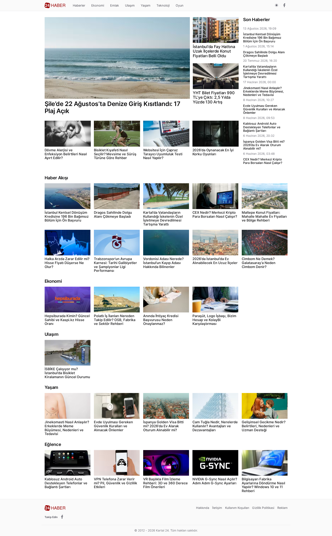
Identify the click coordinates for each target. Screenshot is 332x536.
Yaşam (145, 5)
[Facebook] (284, 5)
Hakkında (202, 508)
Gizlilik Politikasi (263, 508)
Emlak (114, 5)
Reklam (282, 508)
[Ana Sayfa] (55, 5)
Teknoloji (163, 5)
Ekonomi (97, 5)
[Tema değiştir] (276, 5)
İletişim (217, 508)
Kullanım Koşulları (237, 508)
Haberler (79, 5)
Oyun (179, 5)
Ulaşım (130, 5)
